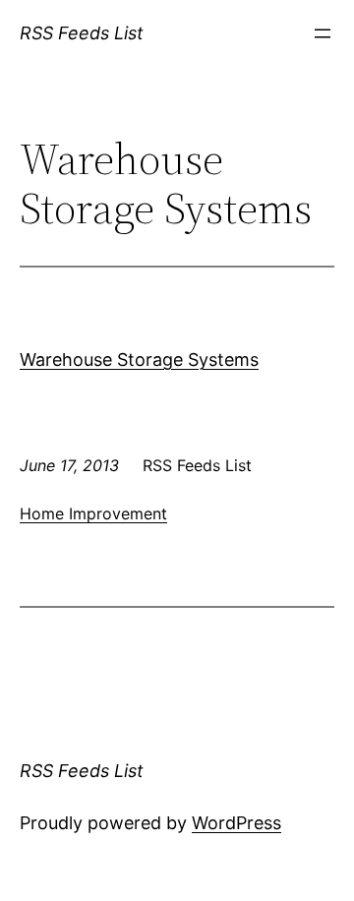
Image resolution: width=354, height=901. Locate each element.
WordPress (236, 822)
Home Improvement (93, 513)
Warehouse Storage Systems (139, 359)
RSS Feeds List (82, 33)
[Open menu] (322, 33)
